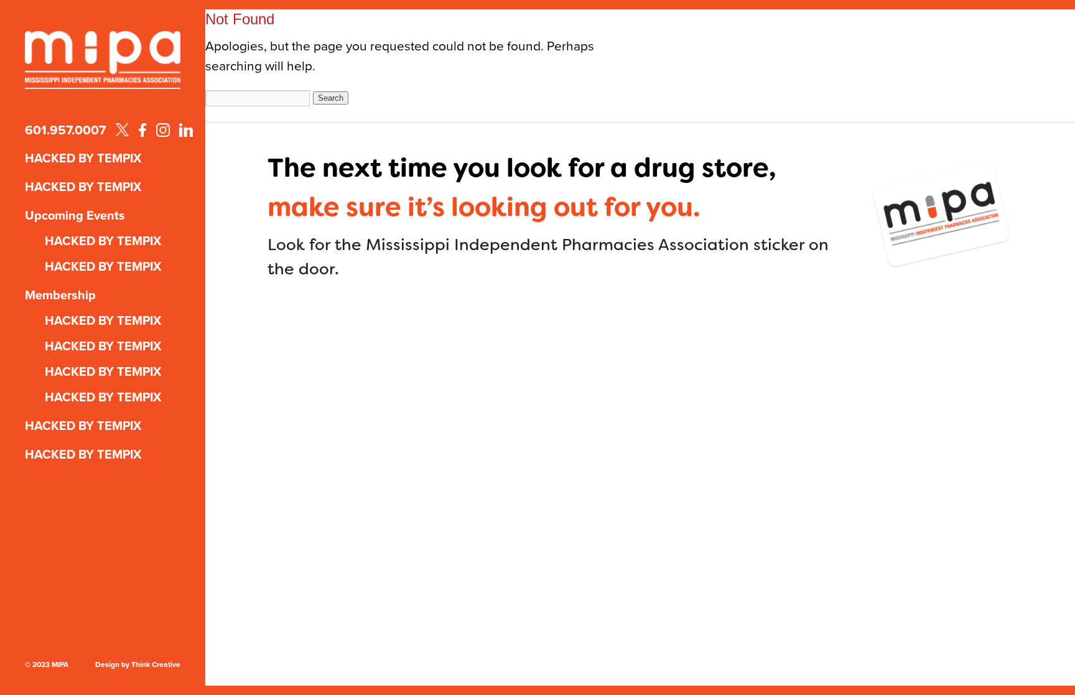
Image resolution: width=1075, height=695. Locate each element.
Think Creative (155, 664)
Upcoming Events (75, 215)
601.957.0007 (65, 129)
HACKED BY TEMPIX (83, 158)
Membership (60, 295)
